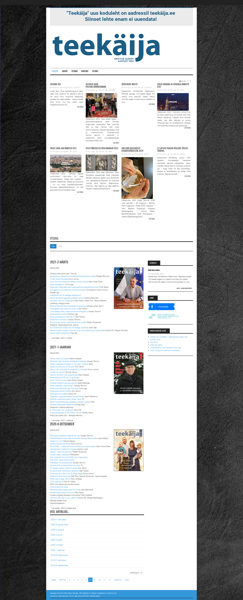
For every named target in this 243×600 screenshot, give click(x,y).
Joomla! (53, 596)
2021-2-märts (59, 262)
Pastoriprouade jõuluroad (60, 476)
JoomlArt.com (112, 593)
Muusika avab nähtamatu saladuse (64, 471)
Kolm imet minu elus (58, 380)
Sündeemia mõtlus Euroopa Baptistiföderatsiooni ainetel (73, 276)
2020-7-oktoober (58, 519)
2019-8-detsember (59, 555)
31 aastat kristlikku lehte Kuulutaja (64, 468)
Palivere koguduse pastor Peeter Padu (65, 399)
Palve (182, 90)
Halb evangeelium (57, 284)
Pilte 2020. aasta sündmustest (62, 460)
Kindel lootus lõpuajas (59, 279)
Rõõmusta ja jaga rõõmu (60, 479)
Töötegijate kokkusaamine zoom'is (64, 308)
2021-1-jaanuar (60, 347)
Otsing (95, 71)
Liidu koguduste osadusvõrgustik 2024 (132, 149)
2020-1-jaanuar (58, 550)
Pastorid (111, 90)
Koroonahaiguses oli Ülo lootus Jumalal (66, 412)
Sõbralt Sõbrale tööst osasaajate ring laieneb (68, 306)
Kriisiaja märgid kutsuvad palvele (63, 383)
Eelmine (62, 580)
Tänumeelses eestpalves (60, 333)
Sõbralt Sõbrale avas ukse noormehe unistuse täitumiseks (73, 438)
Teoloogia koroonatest (59, 394)
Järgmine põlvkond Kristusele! (62, 366)
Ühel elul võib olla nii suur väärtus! (63, 498)
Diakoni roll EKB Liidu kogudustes (64, 375)
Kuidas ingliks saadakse (60, 454)
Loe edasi (80, 107)
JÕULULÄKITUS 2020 (59, 487)
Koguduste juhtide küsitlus (60, 391)
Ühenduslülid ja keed (58, 314)
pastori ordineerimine (96, 85)
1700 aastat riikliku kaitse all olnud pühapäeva (69, 311)
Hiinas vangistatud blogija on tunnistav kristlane (69, 364)
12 (110, 580)
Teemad (74, 71)
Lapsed (182, 154)
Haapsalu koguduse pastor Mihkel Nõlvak (67, 396)
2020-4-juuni (56, 535)
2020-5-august (57, 530)
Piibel (110, 151)
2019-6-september (59, 565)
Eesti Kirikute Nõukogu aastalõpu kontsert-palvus (70, 402)
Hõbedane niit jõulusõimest (61, 462)
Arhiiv (65, 71)
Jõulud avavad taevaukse (60, 443)
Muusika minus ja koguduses (62, 300)
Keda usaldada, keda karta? (61, 385)
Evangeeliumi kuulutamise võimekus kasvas (68, 290)
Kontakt (84, 71)
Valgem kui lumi (56, 441)
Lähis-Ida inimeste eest (63, 148)
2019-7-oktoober (58, 560)
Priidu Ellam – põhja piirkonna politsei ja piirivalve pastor (73, 446)
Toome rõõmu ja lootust (59, 358)
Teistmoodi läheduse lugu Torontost (64, 388)
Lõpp (127, 580)
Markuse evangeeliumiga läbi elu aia (65, 435)
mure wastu (130, 84)
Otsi (53, 246)
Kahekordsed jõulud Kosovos (62, 492)
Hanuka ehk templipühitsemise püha (65, 465)
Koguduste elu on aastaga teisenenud (65, 295)
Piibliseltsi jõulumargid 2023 (102, 148)
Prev (188, 81)
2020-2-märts (57, 545)
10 (99, 580)
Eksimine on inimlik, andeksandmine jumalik (68, 322)
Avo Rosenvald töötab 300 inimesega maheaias (69, 327)
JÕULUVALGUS (56, 481)
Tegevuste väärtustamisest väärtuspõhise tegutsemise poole (74, 287)
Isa (55, 84)
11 (104, 580)
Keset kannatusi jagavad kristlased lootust (67, 298)
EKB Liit (146, 154)
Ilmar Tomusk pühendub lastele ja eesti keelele (69, 281)
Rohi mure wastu (154, 270)
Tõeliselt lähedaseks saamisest (62, 404)
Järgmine (118, 580)
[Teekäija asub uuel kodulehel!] (121, 16)
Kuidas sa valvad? (57, 372)
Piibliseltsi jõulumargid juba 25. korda (65, 489)
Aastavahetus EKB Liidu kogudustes (64, 377)
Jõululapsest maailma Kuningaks (63, 449)
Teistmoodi (58, 319)
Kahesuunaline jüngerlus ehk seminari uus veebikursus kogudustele (77, 330)
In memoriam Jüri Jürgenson (62, 410)
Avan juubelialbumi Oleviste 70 (62, 317)
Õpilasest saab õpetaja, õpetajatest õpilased (68, 361)
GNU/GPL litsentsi (88, 596)
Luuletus (76, 87)
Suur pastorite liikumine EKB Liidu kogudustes (69, 457)
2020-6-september (59, 524)
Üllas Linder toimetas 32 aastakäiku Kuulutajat (69, 369)
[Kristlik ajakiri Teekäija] (106, 47)
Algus (54, 580)
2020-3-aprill (56, 540)
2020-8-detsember (62, 424)
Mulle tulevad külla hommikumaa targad (66, 473)
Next (190, 81)
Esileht (55, 71)
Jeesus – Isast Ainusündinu (61, 452)
